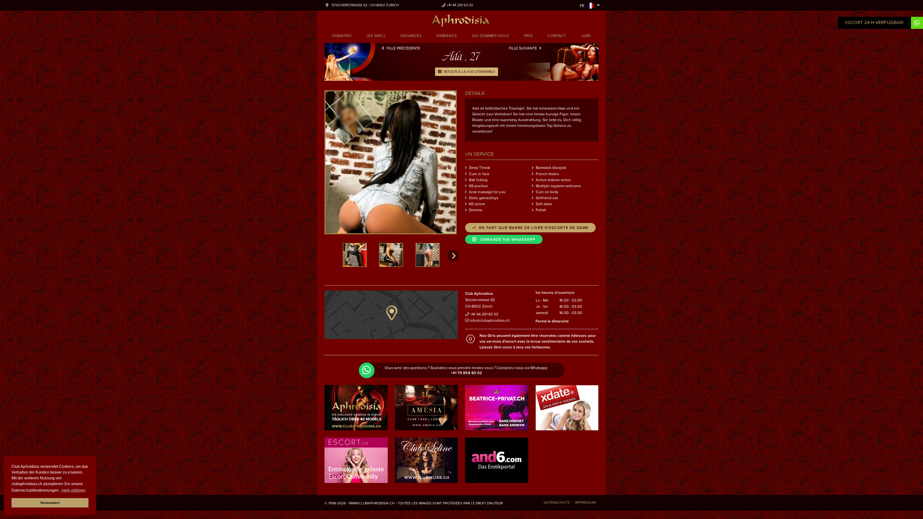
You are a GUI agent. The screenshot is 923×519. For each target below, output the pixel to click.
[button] (453, 256)
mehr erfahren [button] (73, 490)
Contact (557, 35)
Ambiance (446, 35)
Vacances (410, 35)
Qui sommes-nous (490, 35)
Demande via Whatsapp (507, 239)
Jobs (586, 35)
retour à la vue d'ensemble (469, 71)
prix (528, 35)
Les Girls (376, 35)
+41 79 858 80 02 (466, 373)
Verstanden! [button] (50, 503)
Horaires (342, 35)
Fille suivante (523, 48)
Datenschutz (557, 502)
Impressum (585, 502)
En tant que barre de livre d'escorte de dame (533, 227)
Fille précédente (403, 48)
